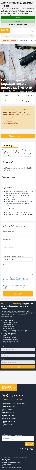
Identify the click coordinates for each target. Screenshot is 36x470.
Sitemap (4, 466)
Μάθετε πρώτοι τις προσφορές (14, 435)
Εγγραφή (29, 444)
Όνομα (3, 346)
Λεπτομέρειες (9, 101)
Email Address (8, 248)
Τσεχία (8, 91)
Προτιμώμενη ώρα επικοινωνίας (13, 256)
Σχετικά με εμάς (6, 459)
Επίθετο (3, 353)
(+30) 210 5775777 (13, 395)
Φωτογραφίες (26, 101)
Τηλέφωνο (7, 239)
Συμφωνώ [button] (18, 17)
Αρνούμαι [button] (18, 21)
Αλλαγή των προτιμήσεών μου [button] (18, 24)
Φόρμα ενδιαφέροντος (18, 136)
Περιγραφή (6, 95)
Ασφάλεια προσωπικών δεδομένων (12, 462)
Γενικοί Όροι (5, 461)
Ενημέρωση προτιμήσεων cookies (11, 467)
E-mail (3, 359)
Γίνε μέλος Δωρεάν (18, 367)
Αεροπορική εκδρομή (24, 91)
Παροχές (29, 95)
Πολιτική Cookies (7, 464)
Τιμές (18, 95)
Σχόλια (5, 264)
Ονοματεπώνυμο (9, 231)
